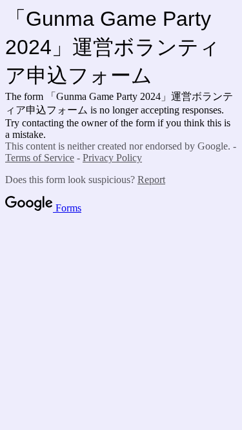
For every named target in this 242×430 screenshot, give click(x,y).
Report (151, 179)
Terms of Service (39, 157)
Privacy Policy (112, 157)
